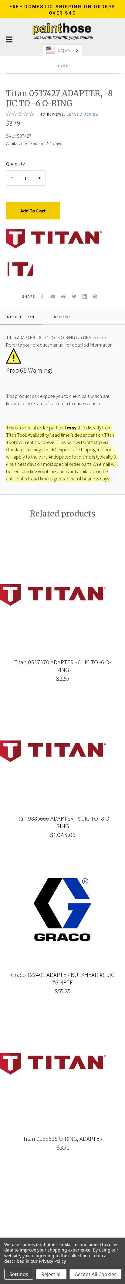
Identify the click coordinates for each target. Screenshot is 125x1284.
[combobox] (62, 50)
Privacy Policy (52, 1261)
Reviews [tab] (62, 316)
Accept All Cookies (96, 1274)
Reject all (51, 1274)
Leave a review (83, 114)
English (64, 50)
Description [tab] (21, 316)
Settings (18, 1274)
